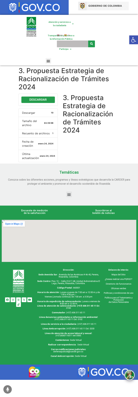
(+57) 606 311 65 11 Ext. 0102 (68, 319)
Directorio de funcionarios (118, 284)
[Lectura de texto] (7, 389)
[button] (48, 61)
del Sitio (121, 274)
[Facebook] (7, 299)
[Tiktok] (18, 304)
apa (115, 274)
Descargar (38, 99)
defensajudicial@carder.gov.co (68, 351)
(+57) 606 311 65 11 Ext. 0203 (80, 328)
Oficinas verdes (118, 288)
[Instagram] (13, 299)
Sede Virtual (76, 340)
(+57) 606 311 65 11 (86, 306)
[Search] (91, 44)
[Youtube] (29, 299)
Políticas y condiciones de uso (118, 293)
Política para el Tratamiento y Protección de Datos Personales (118, 299)
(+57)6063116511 (64, 335)
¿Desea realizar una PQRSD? (118, 279)
